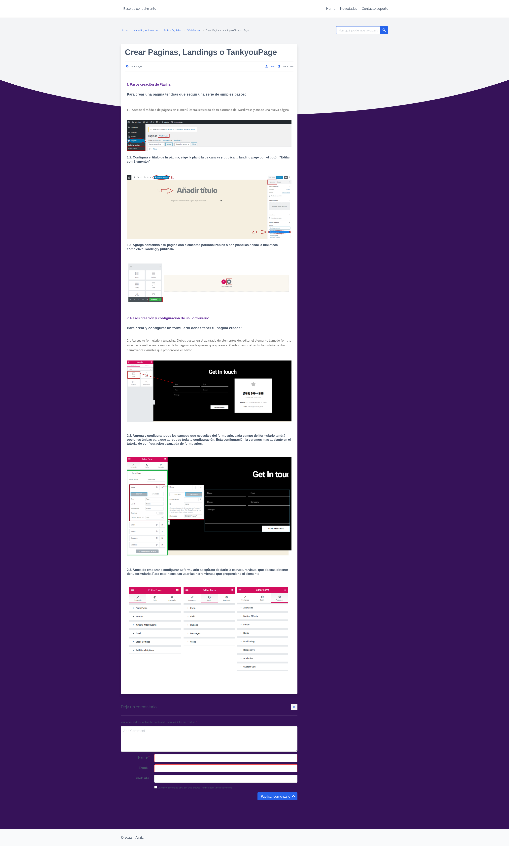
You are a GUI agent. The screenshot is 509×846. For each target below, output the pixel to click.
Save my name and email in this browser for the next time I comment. (194, 787)
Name (144, 757)
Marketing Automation (145, 30)
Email (144, 768)
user (272, 66)
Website (143, 778)
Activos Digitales (172, 30)
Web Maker (193, 30)
